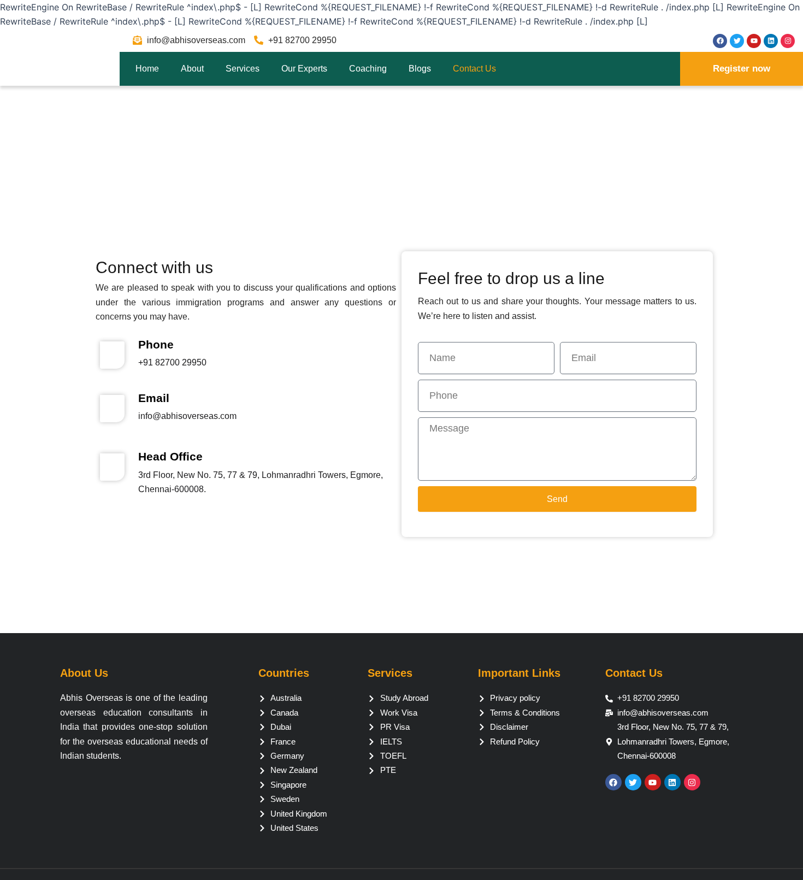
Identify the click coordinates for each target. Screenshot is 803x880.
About (192, 68)
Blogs (420, 68)
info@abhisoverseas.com (187, 416)
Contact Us (474, 68)
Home (147, 68)
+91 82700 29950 (172, 362)
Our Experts (304, 68)
